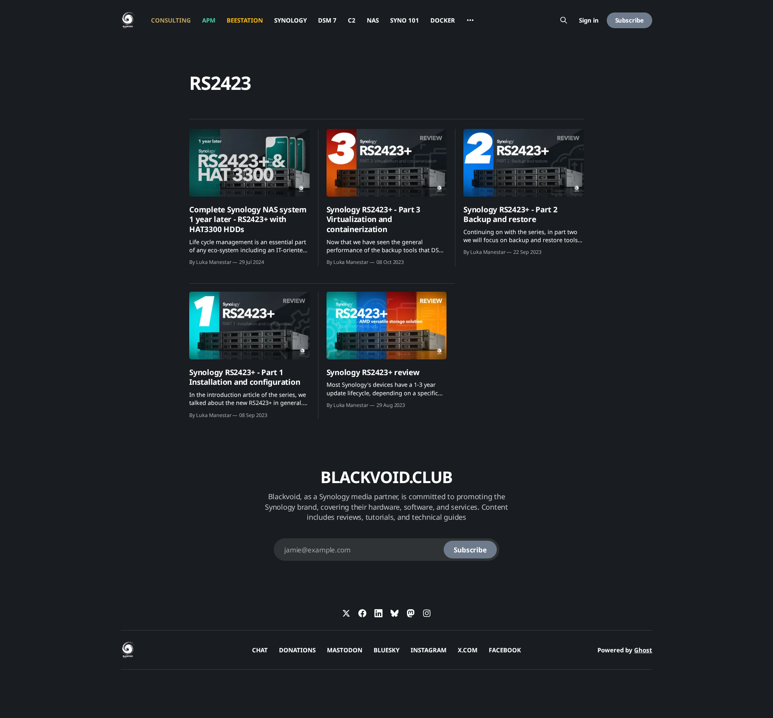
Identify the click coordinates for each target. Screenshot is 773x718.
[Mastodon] (411, 613)
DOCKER (442, 20)
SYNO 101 (404, 20)
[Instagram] (427, 613)
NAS (373, 20)
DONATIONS (297, 650)
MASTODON (344, 650)
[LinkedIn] (378, 613)
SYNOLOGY (290, 20)
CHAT (260, 650)
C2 (351, 20)
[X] (346, 613)
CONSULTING (171, 20)
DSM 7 (327, 20)
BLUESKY (386, 650)
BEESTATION (245, 20)
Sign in (589, 20)
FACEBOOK (505, 650)
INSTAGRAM (428, 650)
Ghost (643, 650)
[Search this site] (563, 20)
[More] (470, 20)
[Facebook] (362, 613)
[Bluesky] (395, 613)
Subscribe (629, 20)
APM (208, 20)
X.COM (467, 650)
